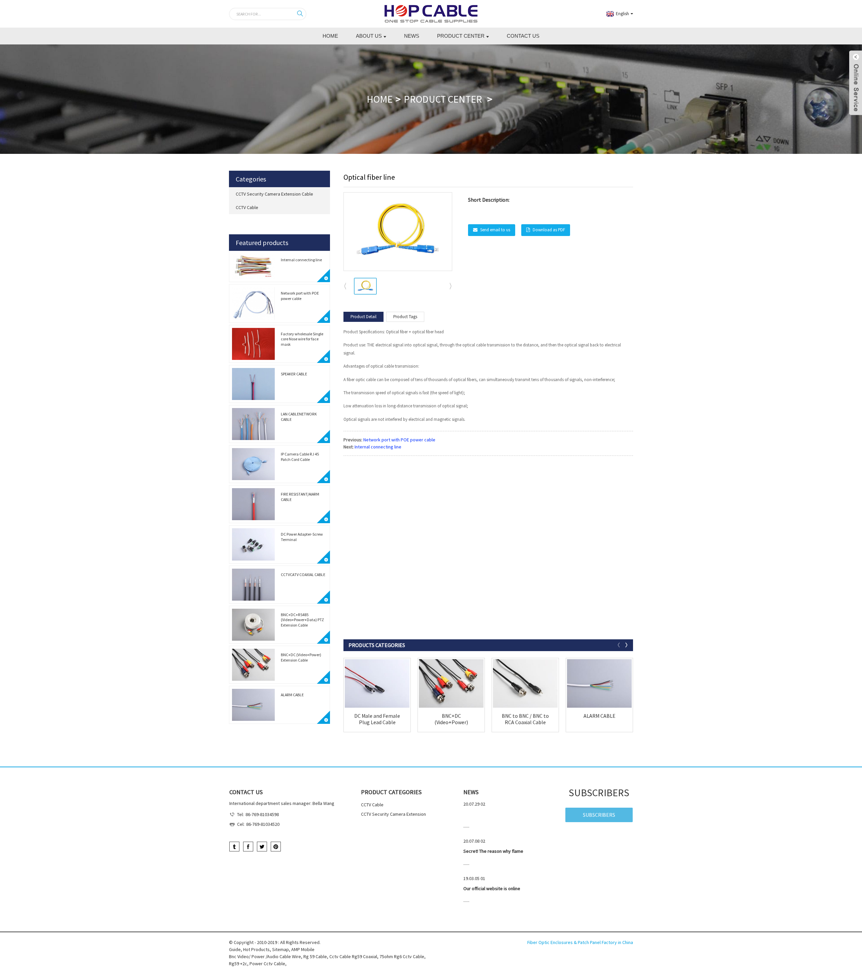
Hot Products (256, 949)
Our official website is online (491, 888)
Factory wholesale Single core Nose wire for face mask (302, 339)
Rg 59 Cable (315, 956)
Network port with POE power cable (300, 296)
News (411, 36)
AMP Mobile (302, 949)
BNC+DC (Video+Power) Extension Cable (301, 657)
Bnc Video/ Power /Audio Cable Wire (265, 956)
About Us (369, 36)
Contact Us (523, 36)
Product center (461, 36)
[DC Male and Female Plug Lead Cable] (377, 683)
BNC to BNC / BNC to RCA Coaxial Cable (525, 719)
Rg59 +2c (238, 964)
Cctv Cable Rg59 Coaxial (353, 956)
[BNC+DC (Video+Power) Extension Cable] (451, 683)
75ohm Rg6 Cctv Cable (401, 956)
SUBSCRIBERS (599, 814)
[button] (450, 286)
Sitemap (280, 949)
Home (330, 36)
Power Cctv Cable (267, 964)
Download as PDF (549, 230)
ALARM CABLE (292, 694)
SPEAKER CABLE (294, 373)
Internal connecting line (301, 259)
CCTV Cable (247, 207)
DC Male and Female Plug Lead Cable (377, 719)
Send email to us (495, 230)
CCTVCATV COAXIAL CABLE (303, 574)
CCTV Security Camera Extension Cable (274, 194)
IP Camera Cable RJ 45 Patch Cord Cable (300, 456)
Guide (235, 949)
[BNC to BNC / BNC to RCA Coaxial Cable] (525, 683)
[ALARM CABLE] (599, 683)
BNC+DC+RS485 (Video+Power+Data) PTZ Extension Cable (302, 620)
